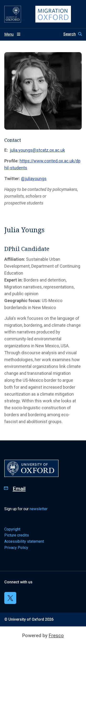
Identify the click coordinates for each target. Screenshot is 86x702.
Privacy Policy (16, 547)
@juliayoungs (34, 178)
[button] (72, 34)
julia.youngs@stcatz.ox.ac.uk (37, 150)
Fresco (56, 635)
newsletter (39, 509)
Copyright (12, 529)
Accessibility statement (24, 541)
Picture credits (16, 535)
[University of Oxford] (12, 14)
